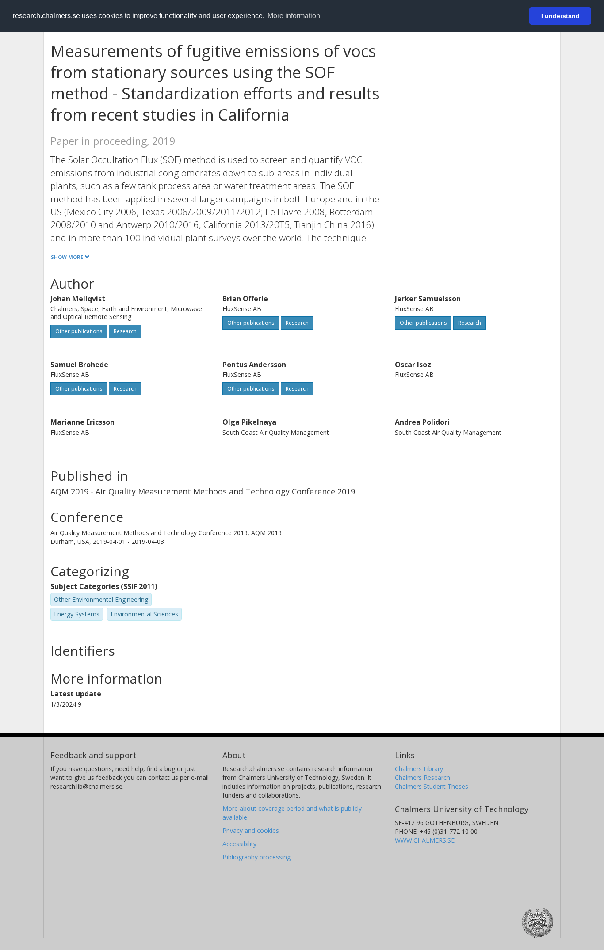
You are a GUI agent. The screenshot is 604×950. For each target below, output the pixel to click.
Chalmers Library (419, 768)
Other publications (78, 331)
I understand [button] (560, 15)
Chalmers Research (422, 777)
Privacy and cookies (250, 830)
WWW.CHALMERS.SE (425, 840)
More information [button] (294, 15)
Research (125, 331)
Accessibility (239, 844)
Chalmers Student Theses (431, 786)
